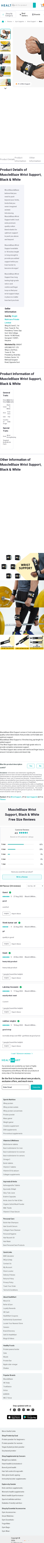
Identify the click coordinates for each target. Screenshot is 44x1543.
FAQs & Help (7, 1260)
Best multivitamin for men (13, 1148)
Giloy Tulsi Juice (9, 1193)
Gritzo (5, 1390)
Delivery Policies (9, 1275)
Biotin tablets (8, 1163)
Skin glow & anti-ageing (11, 1475)
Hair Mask (7, 1241)
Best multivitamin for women (14, 1152)
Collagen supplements (11, 1174)
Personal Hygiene (9, 1234)
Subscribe (36, 1087)
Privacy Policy (8, 1282)
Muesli (5, 1357)
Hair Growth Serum (10, 1226)
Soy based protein (9, 1451)
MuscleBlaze (8, 1379)
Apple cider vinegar (10, 1364)
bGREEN (6, 1394)
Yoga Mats (6, 1524)
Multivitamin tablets (10, 1144)
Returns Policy (8, 1279)
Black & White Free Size (30, 896)
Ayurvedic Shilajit (9, 1189)
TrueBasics (7, 1386)
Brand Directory (9, 1331)
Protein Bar (7, 1361)
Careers (6, 1327)
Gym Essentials (8, 1520)
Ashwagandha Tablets (11, 1185)
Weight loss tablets (9, 1460)
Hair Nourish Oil (8, 1238)
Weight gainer (8, 1122)
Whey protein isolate (10, 1107)
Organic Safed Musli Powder (13, 1204)
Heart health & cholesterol (12, 1464)
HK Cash (6, 1312)
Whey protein (8, 1103)
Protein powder (9, 1115)
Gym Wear (6, 1531)
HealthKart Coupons (10, 1316)
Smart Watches (7, 1516)
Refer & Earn (8, 1305)
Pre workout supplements (12, 1133)
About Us (6, 1301)
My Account (7, 1267)
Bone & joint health (9, 1467)
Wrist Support (16, 797)
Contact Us (7, 1264)
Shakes (6, 1368)
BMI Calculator (8, 1256)
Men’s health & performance (12, 1495)
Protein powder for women (12, 1443)
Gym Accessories (9, 1512)
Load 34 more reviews (21, 1054)
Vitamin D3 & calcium (11, 1171)
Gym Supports (32, 797)
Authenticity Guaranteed (12, 1320)
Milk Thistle (7, 1208)
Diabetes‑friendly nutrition (12, 1503)
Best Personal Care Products (14, 1245)
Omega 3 (6, 1159)
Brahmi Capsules (9, 1197)
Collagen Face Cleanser (12, 1230)
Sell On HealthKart (10, 1335)
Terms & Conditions (10, 1290)
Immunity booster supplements (14, 1479)
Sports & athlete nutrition (11, 1499)
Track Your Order (9, 1286)
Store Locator (8, 1271)
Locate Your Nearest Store (13, 1323)
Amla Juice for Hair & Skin (12, 1200)
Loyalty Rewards (9, 1308)
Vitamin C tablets (9, 1167)
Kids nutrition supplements (12, 1488)
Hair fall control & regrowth (12, 1471)
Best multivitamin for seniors (14, 1156)
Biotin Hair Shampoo (10, 1223)
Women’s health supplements (13, 1492)
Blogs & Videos (8, 1338)
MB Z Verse (7, 1398)
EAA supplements (10, 1130)
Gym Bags (6, 1527)
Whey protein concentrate (12, 1111)
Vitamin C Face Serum (11, 1212)
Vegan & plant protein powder (13, 1447)
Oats (5, 1353)
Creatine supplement (11, 1126)
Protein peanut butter (11, 1349)
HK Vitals (6, 1383)
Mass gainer (7, 1118)
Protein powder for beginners (13, 1439)
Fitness (3, 799)
